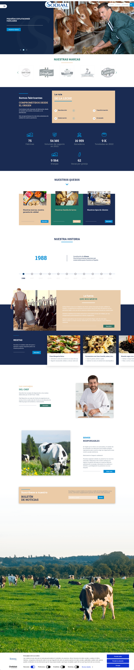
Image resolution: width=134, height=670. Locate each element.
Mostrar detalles (86, 667)
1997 (32, 278)
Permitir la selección (117, 661)
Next (126, 349)
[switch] (48, 667)
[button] (18, 72)
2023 (110, 278)
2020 (101, 278)
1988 (23, 278)
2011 (58, 278)
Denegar (118, 665)
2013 (67, 278)
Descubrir (44, 221)
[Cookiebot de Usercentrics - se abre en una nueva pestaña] (13, 667)
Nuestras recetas (14, 29)
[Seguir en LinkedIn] (131, 4)
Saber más (109, 471)
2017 (92, 278)
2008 (49, 278)
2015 (75, 278)
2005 (41, 278)
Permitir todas (118, 656)
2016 (84, 278)
